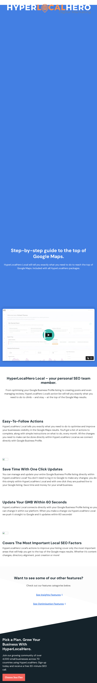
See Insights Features (48, 594)
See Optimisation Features (48, 603)
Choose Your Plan (14, 677)
